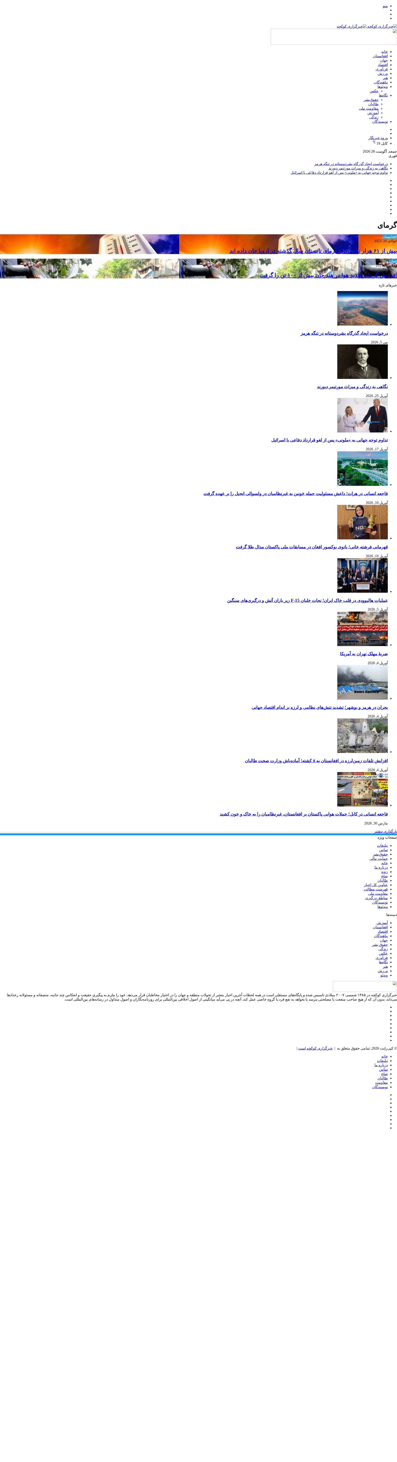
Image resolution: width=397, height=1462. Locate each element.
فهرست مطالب (376, 889)
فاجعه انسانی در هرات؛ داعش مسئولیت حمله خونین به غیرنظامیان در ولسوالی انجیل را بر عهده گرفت (296, 493)
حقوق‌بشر (371, 100)
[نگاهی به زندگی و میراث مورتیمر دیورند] (362, 378)
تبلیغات (382, 845)
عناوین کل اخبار (376, 885)
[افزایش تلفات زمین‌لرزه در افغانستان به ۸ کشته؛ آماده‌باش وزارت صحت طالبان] (362, 752)
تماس (383, 850)
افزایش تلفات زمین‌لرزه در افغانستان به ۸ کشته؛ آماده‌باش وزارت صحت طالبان (316, 760)
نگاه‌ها (383, 95)
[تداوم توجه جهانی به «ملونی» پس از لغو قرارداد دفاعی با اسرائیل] (362, 431)
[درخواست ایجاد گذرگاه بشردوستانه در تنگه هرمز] (362, 324)
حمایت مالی (378, 859)
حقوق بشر (380, 945)
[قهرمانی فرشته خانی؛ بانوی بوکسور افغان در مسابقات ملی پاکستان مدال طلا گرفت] (362, 538)
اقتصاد (383, 65)
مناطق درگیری (376, 898)
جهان (384, 60)
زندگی (374, 117)
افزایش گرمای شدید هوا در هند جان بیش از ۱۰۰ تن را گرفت (328, 275)
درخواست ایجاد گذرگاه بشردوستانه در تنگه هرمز (351, 164)
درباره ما (381, 867)
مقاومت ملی (369, 108)
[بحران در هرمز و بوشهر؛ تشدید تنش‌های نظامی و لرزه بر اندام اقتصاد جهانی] (362, 698)
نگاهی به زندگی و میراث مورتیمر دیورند (358, 168)
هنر (385, 78)
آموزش (373, 113)
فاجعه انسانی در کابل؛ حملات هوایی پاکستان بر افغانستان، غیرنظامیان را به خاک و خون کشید (304, 814)
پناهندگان (381, 82)
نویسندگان (380, 121)
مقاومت (381, 1082)
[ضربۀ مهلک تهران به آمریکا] (362, 645)
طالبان (373, 104)
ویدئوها (382, 87)
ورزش (383, 73)
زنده (384, 872)
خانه (384, 52)
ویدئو (384, 975)
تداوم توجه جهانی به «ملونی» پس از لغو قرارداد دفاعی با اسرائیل (339, 173)
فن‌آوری (382, 69)
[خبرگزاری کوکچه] (367, 26)
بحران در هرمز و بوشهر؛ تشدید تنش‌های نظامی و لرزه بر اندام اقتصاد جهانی (320, 707)
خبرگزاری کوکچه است (315, 1048)
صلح (384, 876)
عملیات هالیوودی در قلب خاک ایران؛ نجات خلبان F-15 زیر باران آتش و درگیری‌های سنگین (307, 600)
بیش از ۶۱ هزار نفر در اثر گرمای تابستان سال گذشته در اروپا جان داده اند (313, 251)
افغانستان (380, 56)
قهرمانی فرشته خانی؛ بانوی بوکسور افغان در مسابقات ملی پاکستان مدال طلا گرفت (312, 546)
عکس (374, 91)
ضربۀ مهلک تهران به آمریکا (364, 653)
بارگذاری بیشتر (385, 831)
